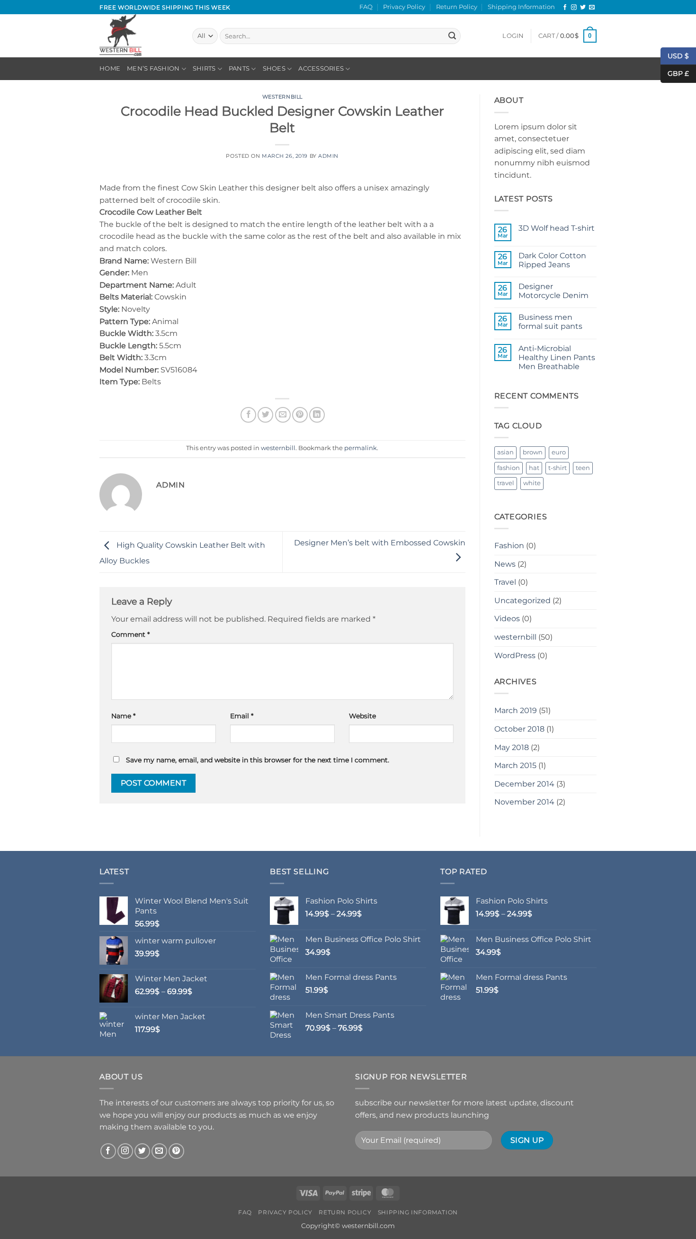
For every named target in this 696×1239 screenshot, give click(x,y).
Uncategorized (522, 600)
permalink (360, 448)
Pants (239, 68)
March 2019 (515, 710)
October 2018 (519, 728)
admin (328, 156)
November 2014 (524, 801)
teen (583, 467)
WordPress (514, 655)
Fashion (509, 545)
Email (241, 716)
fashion (508, 467)
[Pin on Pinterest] (300, 415)
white (532, 483)
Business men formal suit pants (550, 322)
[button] (513, 36)
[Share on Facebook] (248, 415)
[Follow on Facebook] (565, 7)
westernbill (282, 96)
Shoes (274, 68)
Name (123, 716)
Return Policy (456, 6)
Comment (130, 634)
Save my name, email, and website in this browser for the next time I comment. (257, 760)
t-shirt (557, 467)
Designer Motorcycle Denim (553, 291)
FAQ (366, 6)
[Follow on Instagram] (574, 7)
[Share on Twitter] (265, 415)
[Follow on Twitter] (583, 7)
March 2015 (515, 765)
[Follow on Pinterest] (176, 1151)
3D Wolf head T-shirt (556, 228)
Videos (507, 618)
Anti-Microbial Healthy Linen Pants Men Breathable (556, 357)
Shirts (204, 68)
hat (534, 467)
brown (533, 452)
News (505, 564)
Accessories (321, 68)
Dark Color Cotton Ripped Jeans (552, 260)
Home (109, 68)
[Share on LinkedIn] (317, 415)
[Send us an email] (592, 7)
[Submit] (452, 36)
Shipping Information (521, 6)
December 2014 (524, 783)
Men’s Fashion (153, 68)
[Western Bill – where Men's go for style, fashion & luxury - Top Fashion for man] (138, 35)
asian (505, 452)
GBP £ (674, 73)
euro (559, 452)
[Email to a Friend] (283, 415)
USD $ (678, 55)
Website (362, 716)
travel (505, 483)
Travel (505, 582)
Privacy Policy (404, 6)
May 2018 (511, 747)
